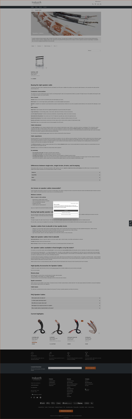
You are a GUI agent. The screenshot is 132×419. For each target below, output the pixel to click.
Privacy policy (73, 203)
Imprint (77, 203)
